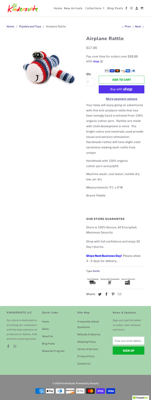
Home (45, 321)
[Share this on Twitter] (99, 294)
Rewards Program (53, 351)
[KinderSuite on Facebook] (9, 346)
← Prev (126, 26)
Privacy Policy (85, 356)
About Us (47, 336)
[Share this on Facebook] (106, 294)
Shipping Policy (86, 341)
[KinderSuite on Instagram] (15, 346)
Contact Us (84, 363)
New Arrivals (73, 8)
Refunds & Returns (88, 334)
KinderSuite (68, 383)
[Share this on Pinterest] (112, 294)
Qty (88, 74)
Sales (45, 329)
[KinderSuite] (22, 8)
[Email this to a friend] (119, 294)
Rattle (96, 271)
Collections (95, 8)
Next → (139, 26)
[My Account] (137, 9)
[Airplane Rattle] (44, 71)
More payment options (121, 99)
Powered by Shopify (87, 383)
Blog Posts (48, 343)
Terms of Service (87, 349)
